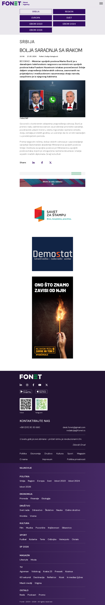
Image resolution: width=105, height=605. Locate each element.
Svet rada (24, 510)
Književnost (53, 527)
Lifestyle (24, 559)
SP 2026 (24, 546)
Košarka (33, 539)
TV (21, 567)
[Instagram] (27, 385)
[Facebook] (33, 385)
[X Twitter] (46, 385)
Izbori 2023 (35, 23)
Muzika (29, 527)
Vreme (33, 516)
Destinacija (38, 577)
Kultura (59, 453)
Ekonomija (36, 453)
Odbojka (52, 539)
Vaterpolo (64, 539)
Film (21, 527)
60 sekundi (25, 577)
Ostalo (75, 539)
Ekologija (46, 498)
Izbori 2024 (69, 23)
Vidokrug (35, 571)
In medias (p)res (75, 577)
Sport (70, 453)
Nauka (59, 510)
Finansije (35, 498)
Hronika (23, 516)
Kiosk (61, 577)
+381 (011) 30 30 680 (30, 427)
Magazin (81, 453)
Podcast (32, 594)
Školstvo (49, 510)
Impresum (47, 459)
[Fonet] (16, 3)
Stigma (38, 583)
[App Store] (41, 391)
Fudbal (23, 539)
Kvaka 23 (47, 571)
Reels (22, 594)
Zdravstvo (37, 510)
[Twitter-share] (50, 162)
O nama (23, 459)
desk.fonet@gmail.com (74, 427)
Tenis (42, 539)
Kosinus (69, 571)
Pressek (59, 571)
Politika (23, 453)
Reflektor (51, 577)
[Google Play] (26, 391)
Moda (34, 559)
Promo (42, 594)
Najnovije (26, 467)
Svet (69, 17)
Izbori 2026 (35, 30)
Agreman (24, 571)
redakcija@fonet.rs (76, 430)
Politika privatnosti (76, 459)
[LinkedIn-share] (33, 162)
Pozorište (40, 527)
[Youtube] (39, 385)
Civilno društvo (72, 510)
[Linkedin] (21, 385)
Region (69, 11)
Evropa (36, 17)
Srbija (36, 11)
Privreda (24, 498)
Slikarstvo (67, 527)
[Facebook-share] (42, 162)
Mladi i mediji (26, 583)
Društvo (48, 453)
